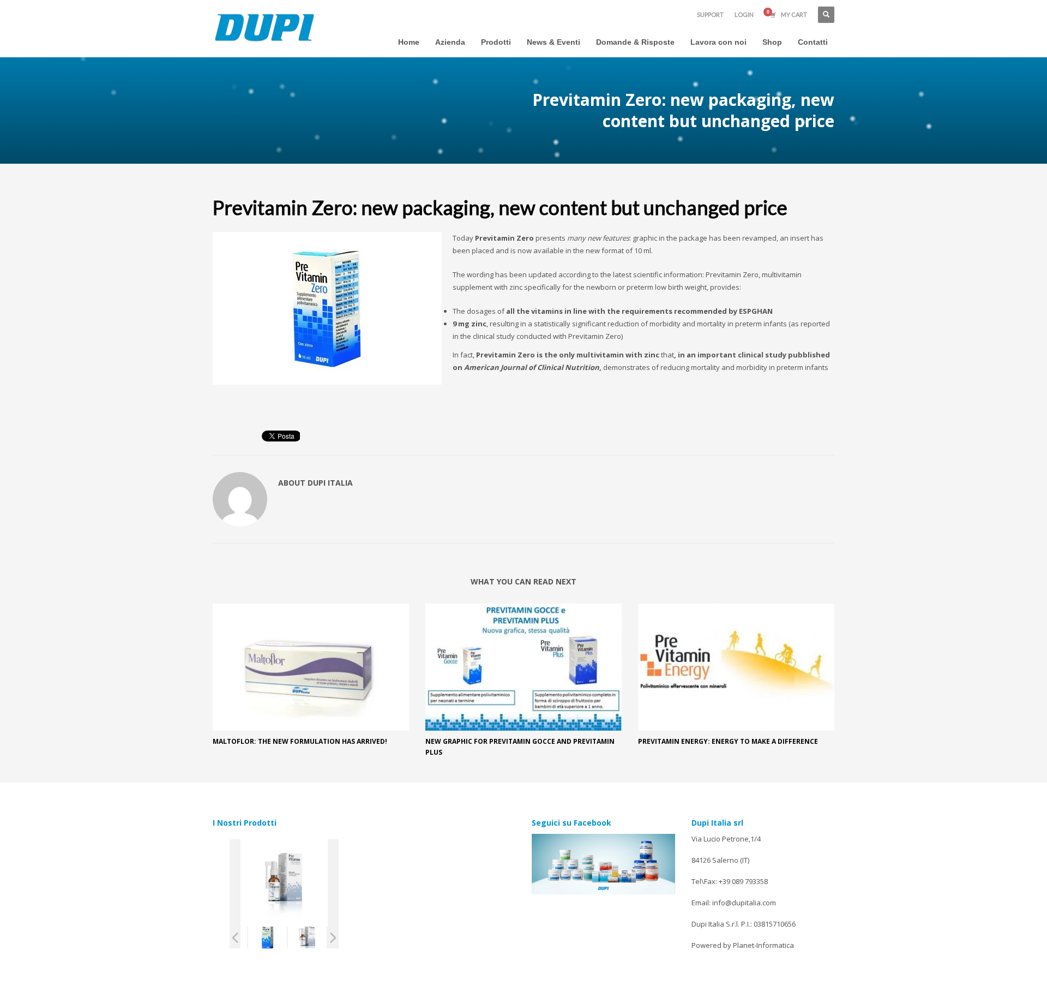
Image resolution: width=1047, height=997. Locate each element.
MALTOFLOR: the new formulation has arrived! (300, 741)
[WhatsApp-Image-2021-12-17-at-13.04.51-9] (267, 937)
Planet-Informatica (763, 945)
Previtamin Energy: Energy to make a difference (728, 741)
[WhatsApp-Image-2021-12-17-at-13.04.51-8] (307, 937)
